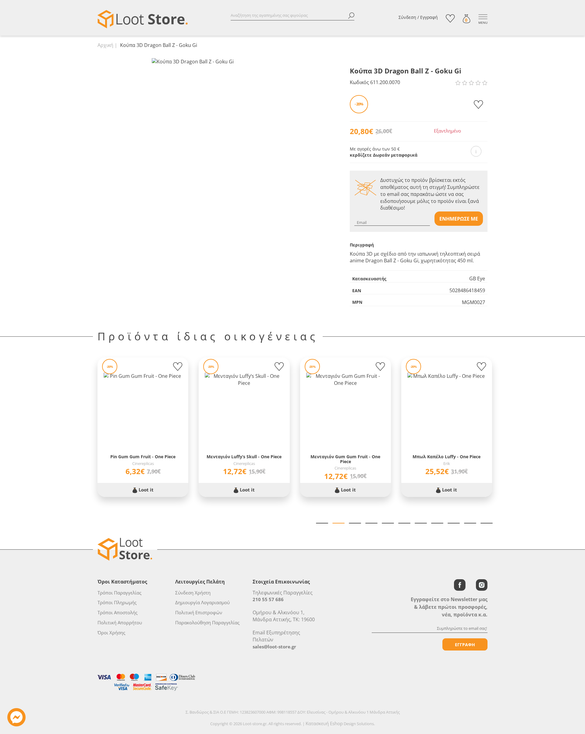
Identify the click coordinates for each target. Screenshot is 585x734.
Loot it (145, 490)
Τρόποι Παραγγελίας (119, 593)
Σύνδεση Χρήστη (193, 593)
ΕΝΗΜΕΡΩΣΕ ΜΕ (458, 218)
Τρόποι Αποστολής (117, 612)
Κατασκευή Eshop (324, 723)
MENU (483, 22)
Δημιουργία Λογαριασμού (202, 602)
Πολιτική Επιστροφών (198, 612)
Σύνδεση (407, 17)
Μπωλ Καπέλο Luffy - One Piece (446, 456)
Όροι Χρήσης (111, 632)
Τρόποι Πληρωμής (117, 602)
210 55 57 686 (268, 599)
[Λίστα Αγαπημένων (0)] (450, 18)
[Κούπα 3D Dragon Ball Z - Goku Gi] (193, 61)
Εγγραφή (429, 17)
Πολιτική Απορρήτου (120, 622)
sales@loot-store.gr (274, 647)
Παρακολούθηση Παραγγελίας (207, 622)
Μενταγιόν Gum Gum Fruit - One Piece (345, 459)
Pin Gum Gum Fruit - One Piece (143, 456)
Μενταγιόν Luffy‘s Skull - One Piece (244, 456)
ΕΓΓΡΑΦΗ (465, 644)
